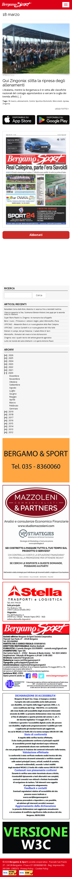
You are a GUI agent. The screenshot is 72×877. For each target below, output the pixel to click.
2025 (11, 358)
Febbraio (13, 405)
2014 (11, 426)
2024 (11, 361)
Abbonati (36, 235)
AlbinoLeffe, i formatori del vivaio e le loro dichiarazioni (25, 334)
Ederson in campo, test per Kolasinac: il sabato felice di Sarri (27, 331)
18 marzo (12, 101)
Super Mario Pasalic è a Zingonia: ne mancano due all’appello (28, 318)
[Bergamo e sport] (36, 460)
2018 (11, 414)
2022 (11, 367)
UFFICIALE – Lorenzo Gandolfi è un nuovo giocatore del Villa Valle (29, 328)
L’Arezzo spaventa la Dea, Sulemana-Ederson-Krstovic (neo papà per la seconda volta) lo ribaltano (34, 313)
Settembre (14, 384)
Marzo (12, 402)
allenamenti (22, 101)
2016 (11, 420)
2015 (11, 423)
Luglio (12, 390)
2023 (11, 364)
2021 (11, 370)
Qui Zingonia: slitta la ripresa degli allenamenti (34, 82)
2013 (11, 429)
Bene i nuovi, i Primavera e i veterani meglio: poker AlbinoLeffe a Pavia (31, 321)
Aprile (12, 399)
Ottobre (13, 382)
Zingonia (6, 103)
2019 (11, 411)
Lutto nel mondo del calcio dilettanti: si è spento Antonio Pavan (29, 341)
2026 (11, 355)
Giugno (13, 393)
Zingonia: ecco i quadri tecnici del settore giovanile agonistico (27, 338)
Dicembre (14, 376)
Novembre (14, 379)
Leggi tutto (61, 108)
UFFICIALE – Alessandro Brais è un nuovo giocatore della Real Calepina (31, 324)
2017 (11, 417)
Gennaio (13, 408)
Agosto (12, 387)
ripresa (66, 101)
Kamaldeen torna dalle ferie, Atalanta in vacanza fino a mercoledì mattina (32, 309)
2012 (11, 432)
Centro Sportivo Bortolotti (40, 101)
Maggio (13, 396)
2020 (10, 373)
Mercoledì (57, 101)
